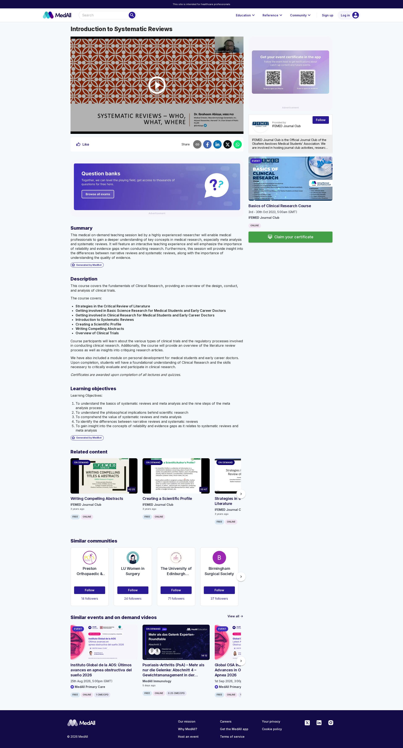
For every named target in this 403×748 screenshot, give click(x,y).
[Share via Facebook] (207, 144)
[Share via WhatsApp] (237, 144)
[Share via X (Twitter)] (227, 144)
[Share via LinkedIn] (217, 144)
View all (235, 616)
